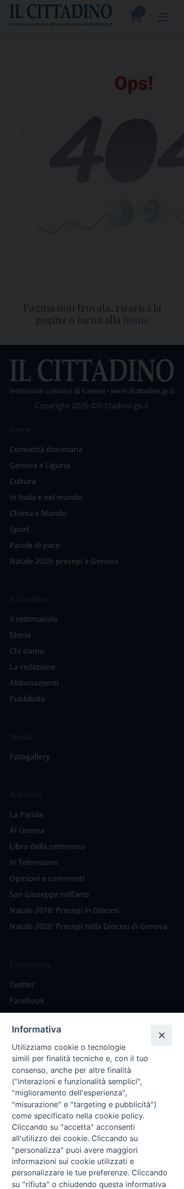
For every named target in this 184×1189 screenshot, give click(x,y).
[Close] (161, 1035)
